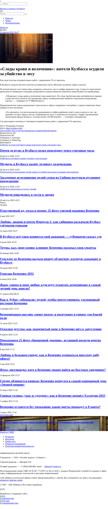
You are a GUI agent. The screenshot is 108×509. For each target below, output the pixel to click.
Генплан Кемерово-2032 (17, 273)
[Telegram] (7, 498)
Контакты (9, 439)
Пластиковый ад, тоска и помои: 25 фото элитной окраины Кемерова (49, 210)
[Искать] (1, 4)
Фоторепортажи (12, 23)
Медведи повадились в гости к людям (27, 194)
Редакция (9, 437)
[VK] (4, 501)
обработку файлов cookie (11, 480)
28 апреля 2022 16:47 (9, 32)
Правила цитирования (15, 444)
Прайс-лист (10, 441)
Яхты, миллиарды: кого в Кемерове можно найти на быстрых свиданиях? (53, 369)
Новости (9, 18)
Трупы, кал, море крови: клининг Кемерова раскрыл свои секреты (48, 247)
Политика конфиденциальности (19, 446)
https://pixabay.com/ (14, 128)
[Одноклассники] (9, 503)
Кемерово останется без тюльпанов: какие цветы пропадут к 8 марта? (50, 407)
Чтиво (8, 21)
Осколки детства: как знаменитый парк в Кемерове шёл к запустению (51, 329)
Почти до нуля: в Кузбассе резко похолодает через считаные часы (47, 150)
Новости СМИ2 (7, 432)
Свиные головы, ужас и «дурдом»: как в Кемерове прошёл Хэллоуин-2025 (52, 395)
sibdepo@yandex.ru (52, 466)
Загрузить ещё (6, 415)
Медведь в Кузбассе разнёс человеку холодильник (36, 164)
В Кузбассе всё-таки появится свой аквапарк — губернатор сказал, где (51, 236)
